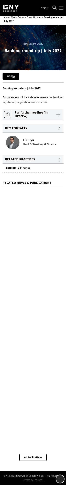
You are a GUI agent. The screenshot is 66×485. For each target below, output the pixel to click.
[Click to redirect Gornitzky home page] (16, 8)
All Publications (33, 457)
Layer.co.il (38, 480)
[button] (60, 479)
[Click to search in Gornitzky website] (54, 7)
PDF (10, 76)
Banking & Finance (18, 167)
